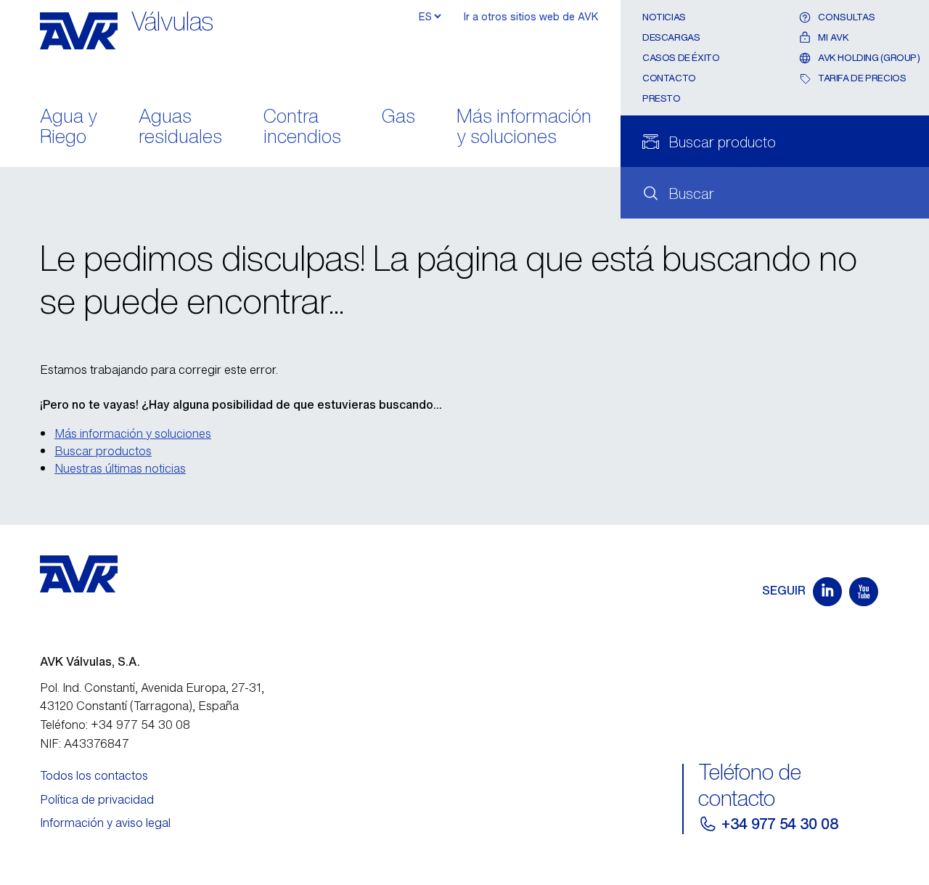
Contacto (669, 78)
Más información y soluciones (524, 127)
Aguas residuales (180, 127)
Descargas (671, 37)
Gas (398, 117)
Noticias (664, 17)
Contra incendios (302, 127)
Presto (661, 98)
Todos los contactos (94, 775)
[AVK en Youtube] (863, 591)
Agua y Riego (68, 127)
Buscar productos (103, 451)
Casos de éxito (681, 58)
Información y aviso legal (105, 822)
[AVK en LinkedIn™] (827, 591)
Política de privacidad (97, 799)
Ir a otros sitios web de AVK (531, 16)
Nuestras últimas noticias (120, 468)
